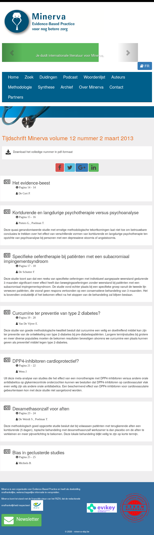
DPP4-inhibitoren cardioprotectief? (45, 360)
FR (146, 65)
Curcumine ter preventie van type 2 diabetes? (56, 313)
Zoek (29, 77)
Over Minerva (91, 87)
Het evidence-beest (31, 182)
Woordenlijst (94, 77)
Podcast (70, 77)
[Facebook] (60, 167)
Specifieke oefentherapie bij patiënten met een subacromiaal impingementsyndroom (66, 258)
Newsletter (27, 518)
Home (13, 77)
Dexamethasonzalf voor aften (40, 408)
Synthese (46, 87)
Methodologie (20, 87)
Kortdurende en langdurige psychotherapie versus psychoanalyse (75, 212)
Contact (116, 87)
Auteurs (118, 77)
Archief (67, 87)
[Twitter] (70, 167)
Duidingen (48, 77)
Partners (15, 97)
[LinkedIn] (94, 167)
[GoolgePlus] (82, 167)
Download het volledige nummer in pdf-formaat (43, 152)
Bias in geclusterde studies (38, 452)
